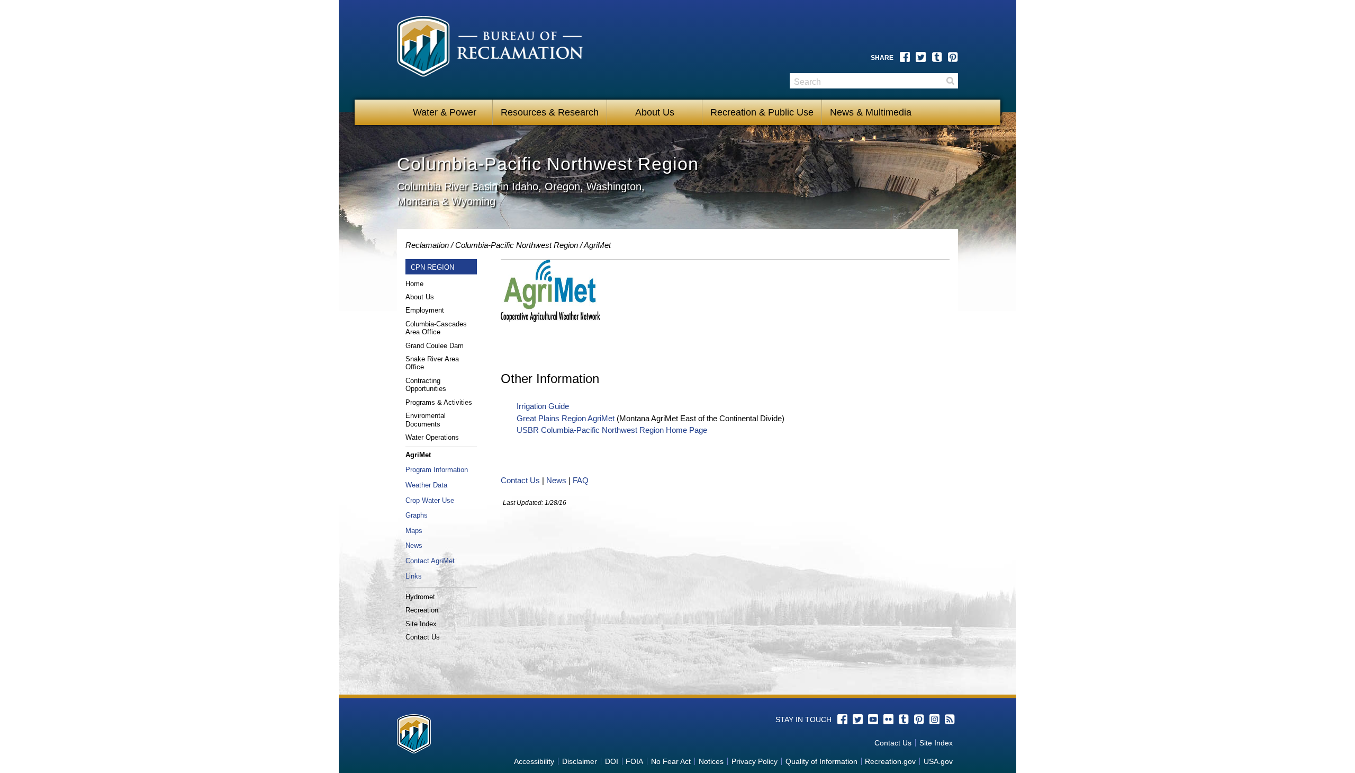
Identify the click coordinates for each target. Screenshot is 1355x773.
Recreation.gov (890, 761)
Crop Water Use (429, 500)
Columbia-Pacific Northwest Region (516, 245)
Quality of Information (821, 761)
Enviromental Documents (425, 420)
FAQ (581, 480)
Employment (424, 310)
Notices (711, 761)
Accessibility (534, 761)
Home (414, 284)
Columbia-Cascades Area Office (436, 328)
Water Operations (432, 437)
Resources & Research (550, 112)
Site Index (421, 624)
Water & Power (444, 112)
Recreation (421, 610)
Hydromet (420, 597)
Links (413, 576)
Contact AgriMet (430, 561)
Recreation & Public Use (762, 112)
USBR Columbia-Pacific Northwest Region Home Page (612, 429)
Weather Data (426, 485)
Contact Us (422, 637)
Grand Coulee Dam (434, 346)
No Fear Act (671, 761)
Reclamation (427, 245)
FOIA (634, 761)
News (413, 545)
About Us (654, 112)
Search (950, 80)
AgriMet (597, 245)
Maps (413, 531)
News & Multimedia (870, 112)
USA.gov (938, 761)
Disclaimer (579, 761)
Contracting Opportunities (425, 385)
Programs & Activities (438, 402)
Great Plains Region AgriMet (566, 418)
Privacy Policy (754, 761)
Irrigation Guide (543, 406)
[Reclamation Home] (493, 51)
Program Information (436, 470)
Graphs (416, 515)
